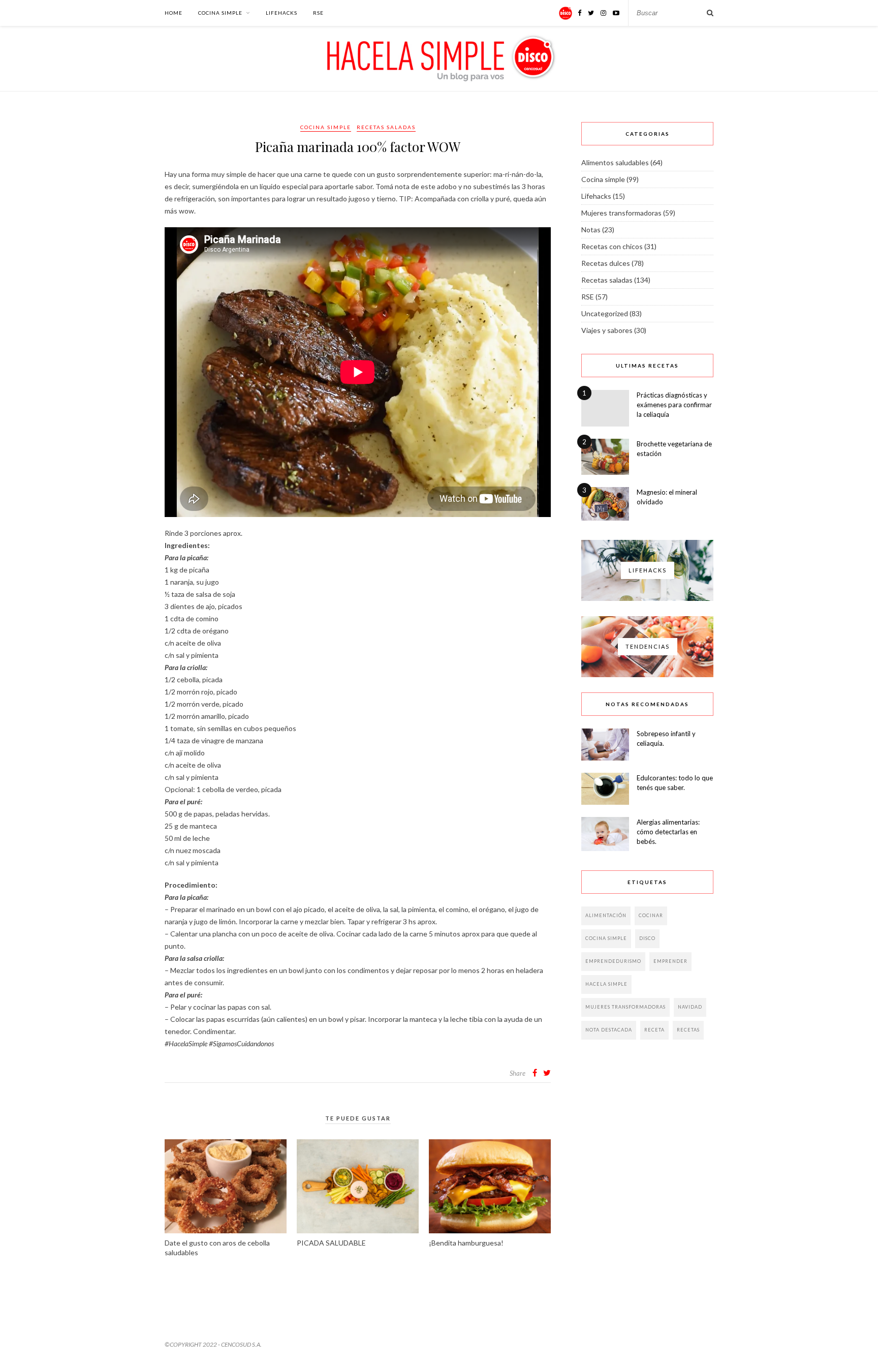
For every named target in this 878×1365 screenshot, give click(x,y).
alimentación (605, 915)
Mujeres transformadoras (621, 212)
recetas (688, 1030)
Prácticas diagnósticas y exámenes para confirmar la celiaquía (674, 404)
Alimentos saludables (615, 162)
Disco (647, 938)
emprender (670, 961)
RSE (318, 13)
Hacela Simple (606, 984)
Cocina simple (220, 13)
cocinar (651, 915)
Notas (591, 229)
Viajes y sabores (607, 330)
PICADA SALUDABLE (331, 1242)
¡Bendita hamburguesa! (466, 1242)
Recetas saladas (386, 127)
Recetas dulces (605, 263)
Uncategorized (604, 313)
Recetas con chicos (612, 246)
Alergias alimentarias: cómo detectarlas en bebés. (668, 831)
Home (173, 13)
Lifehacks (281, 13)
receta (654, 1030)
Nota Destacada (608, 1030)
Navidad (690, 1007)
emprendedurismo (613, 961)
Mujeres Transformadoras (625, 1007)
